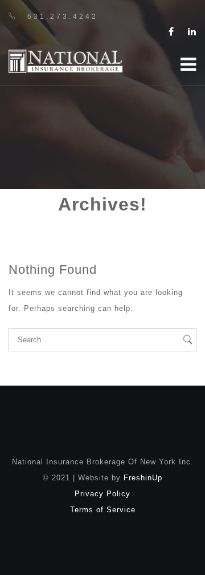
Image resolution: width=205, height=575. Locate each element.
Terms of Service (103, 509)
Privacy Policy (102, 493)
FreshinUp (143, 477)
